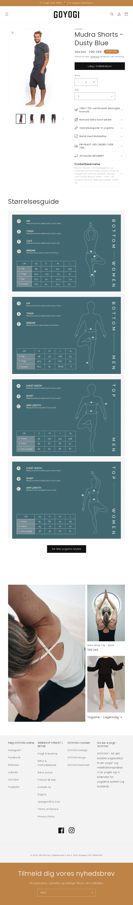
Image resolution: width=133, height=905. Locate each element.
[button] (6, 14)
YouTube (13, 779)
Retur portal (45, 772)
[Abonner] (92, 893)
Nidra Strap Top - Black (100, 645)
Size (77, 89)
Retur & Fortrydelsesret (47, 763)
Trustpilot (14, 787)
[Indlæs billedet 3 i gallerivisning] (42, 119)
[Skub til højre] (62, 118)
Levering (94, 56)
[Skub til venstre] (11, 118)
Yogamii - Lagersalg (103, 717)
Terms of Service (48, 809)
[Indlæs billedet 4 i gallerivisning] (53, 119)
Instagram (14, 750)
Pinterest (13, 765)
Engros (42, 794)
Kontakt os (44, 787)
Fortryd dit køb (47, 779)
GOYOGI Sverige (77, 750)
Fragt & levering (47, 753)
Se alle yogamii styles (66, 549)
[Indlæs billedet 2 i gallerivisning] (31, 119)
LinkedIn (13, 772)
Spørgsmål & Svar (49, 801)
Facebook (14, 757)
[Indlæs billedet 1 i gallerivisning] (20, 119)
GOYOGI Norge (76, 757)
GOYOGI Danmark (78, 765)
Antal (77, 75)
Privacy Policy (46, 816)
